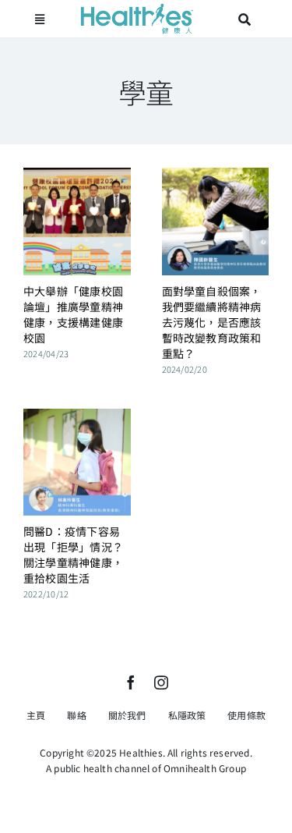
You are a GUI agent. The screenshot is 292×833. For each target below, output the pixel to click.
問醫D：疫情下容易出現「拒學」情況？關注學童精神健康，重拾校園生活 (73, 554)
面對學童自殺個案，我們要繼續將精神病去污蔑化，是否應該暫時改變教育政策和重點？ (212, 322)
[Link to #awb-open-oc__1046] (244, 19)
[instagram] (161, 682)
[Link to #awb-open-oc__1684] (39, 19)
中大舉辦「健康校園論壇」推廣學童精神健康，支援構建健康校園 (73, 314)
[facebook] (131, 682)
